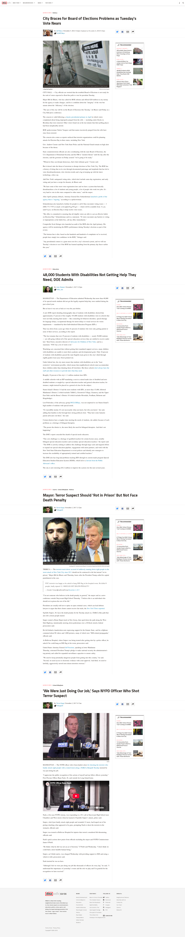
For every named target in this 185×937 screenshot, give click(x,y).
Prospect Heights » (122, 48)
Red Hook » (120, 324)
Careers (119, 907)
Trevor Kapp (60, 507)
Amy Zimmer (60, 287)
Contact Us (119, 902)
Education (56, 269)
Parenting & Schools (81, 910)
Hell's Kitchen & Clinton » (124, 314)
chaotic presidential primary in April (78, 117)
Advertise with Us (121, 900)
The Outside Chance (95, 900)
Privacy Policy (56, 928)
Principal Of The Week (95, 912)
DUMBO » (119, 304)
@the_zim (60, 289)
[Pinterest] (103, 902)
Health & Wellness (81, 907)
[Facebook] (103, 900)
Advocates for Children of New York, (83, 342)
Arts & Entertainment (81, 897)
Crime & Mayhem (63, 489)
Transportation (80, 917)
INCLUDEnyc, (75, 402)
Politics (55, 13)
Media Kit (119, 910)
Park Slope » (120, 59)
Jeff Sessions (69, 647)
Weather (78, 922)
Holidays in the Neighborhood (97, 917)
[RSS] (103, 910)
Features (48, 3)
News (39, 3)
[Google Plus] (103, 905)
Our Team (119, 905)
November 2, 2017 (74, 590)
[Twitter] (104, 897)
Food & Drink (79, 905)
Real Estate (79, 915)
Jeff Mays (59, 31)
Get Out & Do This (94, 907)
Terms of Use (48, 928)
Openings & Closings (95, 910)
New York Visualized (95, 902)
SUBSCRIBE (109, 916)
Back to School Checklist (96, 897)
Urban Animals (80, 920)
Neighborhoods (28, 3)
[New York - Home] (6, 3)
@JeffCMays (61, 33)
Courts (55, 489)
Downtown (47, 13)
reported (95, 608)
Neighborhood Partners (123, 897)
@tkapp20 (60, 510)
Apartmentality (93, 905)
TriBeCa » (119, 68)
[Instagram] (103, 907)
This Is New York (94, 915)
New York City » (121, 335)
